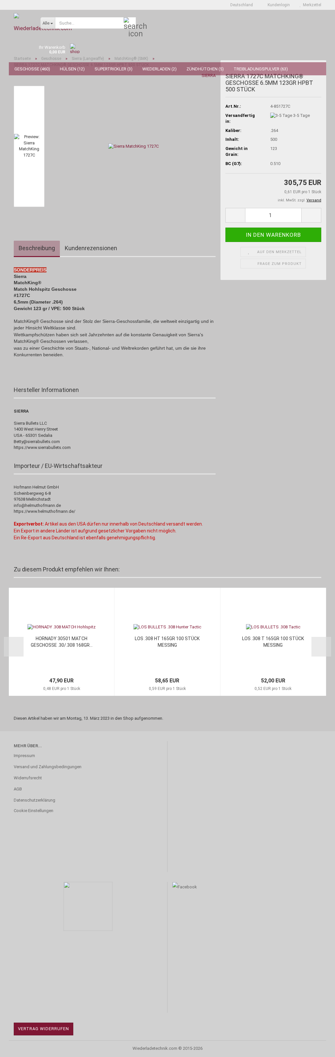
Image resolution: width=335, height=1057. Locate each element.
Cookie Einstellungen (33, 810)
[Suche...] (130, 23)
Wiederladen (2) (159, 68)
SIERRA (209, 75)
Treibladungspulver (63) (261, 68)
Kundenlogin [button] (278, 5)
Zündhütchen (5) (205, 68)
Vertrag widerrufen (43, 1028)
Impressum (24, 755)
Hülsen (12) (72, 68)
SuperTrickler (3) (113, 68)
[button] (239, 5)
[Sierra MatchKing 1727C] (133, 146)
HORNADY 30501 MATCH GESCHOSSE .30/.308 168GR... (62, 642)
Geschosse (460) (32, 68)
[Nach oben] (317, 1047)
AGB (18, 789)
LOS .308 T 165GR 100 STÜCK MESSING (273, 642)
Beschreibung (37, 248)
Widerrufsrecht (28, 777)
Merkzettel (311, 5)
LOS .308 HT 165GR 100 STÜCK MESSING (167, 642)
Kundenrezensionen (91, 248)
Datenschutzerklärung (34, 800)
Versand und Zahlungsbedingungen (47, 766)
